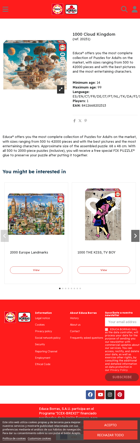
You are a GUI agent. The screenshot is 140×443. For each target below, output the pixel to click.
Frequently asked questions (86, 337)
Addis (32, 394)
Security (40, 344)
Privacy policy (43, 331)
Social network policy (48, 337)
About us (75, 324)
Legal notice (42, 318)
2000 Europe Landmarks (29, 252)
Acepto (110, 425)
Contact (75, 331)
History (74, 318)
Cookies (40, 324)
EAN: (77, 105)
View (36, 270)
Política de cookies (14, 438)
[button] (60, 288)
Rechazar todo (110, 435)
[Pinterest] (85, 121)
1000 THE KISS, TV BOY (96, 252)
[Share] (74, 121)
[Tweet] (80, 121)
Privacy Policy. (119, 370)
